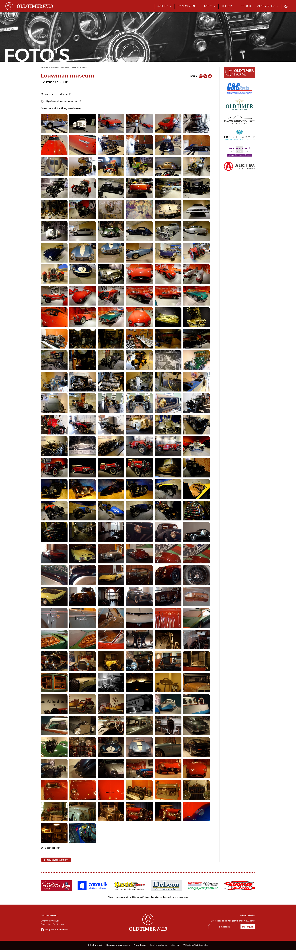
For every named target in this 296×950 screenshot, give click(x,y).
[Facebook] (210, 76)
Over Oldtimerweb (50, 920)
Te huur (246, 6)
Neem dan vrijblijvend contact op (159, 897)
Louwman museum (79, 67)
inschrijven (248, 927)
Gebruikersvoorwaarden (118, 945)
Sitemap (175, 945)
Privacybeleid (140, 945)
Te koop (227, 6)
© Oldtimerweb (95, 945)
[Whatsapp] (205, 76)
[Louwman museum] (54, 124)
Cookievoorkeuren (159, 945)
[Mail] (201, 76)
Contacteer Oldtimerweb (53, 924)
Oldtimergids (266, 6)
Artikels (162, 6)
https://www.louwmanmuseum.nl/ (63, 101)
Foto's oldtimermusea (60, 67)
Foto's (208, 6)
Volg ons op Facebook (57, 929)
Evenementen (186, 6)
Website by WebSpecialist (195, 945)
